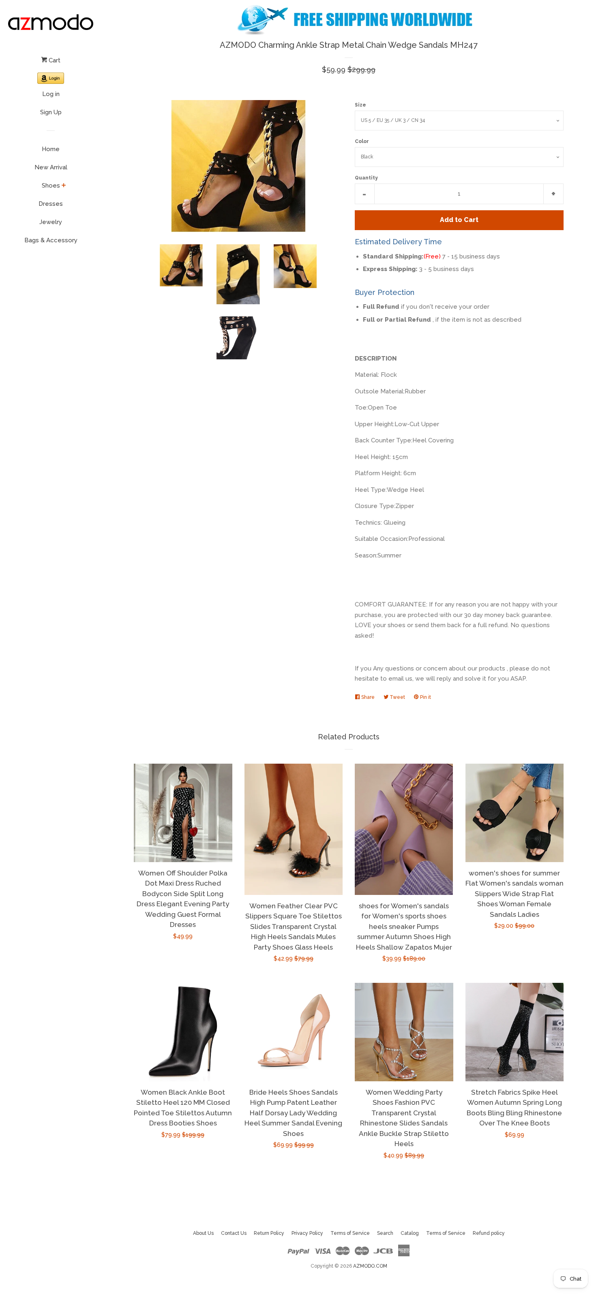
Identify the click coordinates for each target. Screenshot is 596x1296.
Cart (53, 60)
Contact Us (234, 1233)
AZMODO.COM (370, 1266)
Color (362, 141)
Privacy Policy (307, 1233)
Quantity (366, 178)
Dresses (51, 203)
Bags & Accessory (50, 240)
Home (51, 149)
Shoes (51, 185)
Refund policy (489, 1233)
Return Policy (269, 1233)
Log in (51, 94)
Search (385, 1233)
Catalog (410, 1233)
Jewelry (50, 222)
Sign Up (51, 112)
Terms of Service (350, 1233)
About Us (203, 1233)
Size (360, 105)
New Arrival (50, 167)
